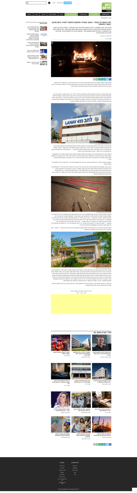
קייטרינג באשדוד (62, 476)
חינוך (61, 14)
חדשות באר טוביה (71, 14)
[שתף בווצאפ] (99, 79)
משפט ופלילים (52, 14)
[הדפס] (94, 79)
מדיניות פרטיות (75, 470)
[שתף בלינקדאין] (102, 79)
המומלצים (62, 472)
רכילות (29, 14)
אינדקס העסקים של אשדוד (62, 483)
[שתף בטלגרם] (105, 79)
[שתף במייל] (97, 79)
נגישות (75, 472)
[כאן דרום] (104, 6)
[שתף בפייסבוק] (49, 2)
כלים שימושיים (74, 462)
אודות (54, 2)
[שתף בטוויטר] (107, 79)
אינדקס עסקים (105, 14)
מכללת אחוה (62, 474)
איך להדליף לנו (67, 2)
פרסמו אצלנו (60, 2)
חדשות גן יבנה (94, 14)
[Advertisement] (70, 304)
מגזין (36, 14)
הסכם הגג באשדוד (62, 470)
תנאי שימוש (75, 465)
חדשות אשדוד (83, 14)
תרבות (43, 14)
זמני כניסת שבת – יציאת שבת (62, 480)
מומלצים (62, 462)
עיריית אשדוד (62, 465)
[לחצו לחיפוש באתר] (27, 2)
